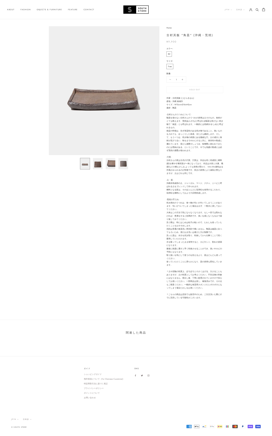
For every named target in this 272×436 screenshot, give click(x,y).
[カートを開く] (263, 9)
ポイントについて (92, 393)
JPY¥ (227, 9)
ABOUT (11, 9)
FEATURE (73, 9)
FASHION (26, 9)
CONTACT (89, 9)
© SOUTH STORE (19, 427)
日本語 (239, 9)
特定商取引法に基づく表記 (96, 383)
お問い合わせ (90, 397)
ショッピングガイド (93, 374)
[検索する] (257, 9)
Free (170, 66)
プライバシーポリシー (94, 388)
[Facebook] (135, 375)
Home (169, 27)
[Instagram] (148, 375)
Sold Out (194, 89)
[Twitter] (142, 375)
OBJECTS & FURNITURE (49, 9)
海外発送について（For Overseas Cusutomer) (103, 378)
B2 (169, 53)
